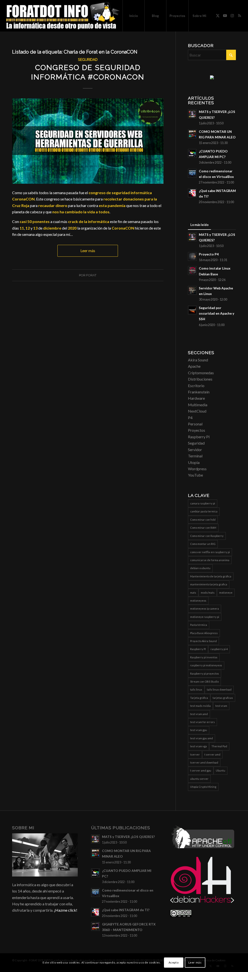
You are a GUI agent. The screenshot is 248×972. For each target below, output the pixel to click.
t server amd (212, 754)
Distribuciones (200, 379)
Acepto (174, 962)
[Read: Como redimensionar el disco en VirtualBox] (192, 173)
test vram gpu (198, 730)
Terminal (195, 456)
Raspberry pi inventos (203, 657)
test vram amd (199, 714)
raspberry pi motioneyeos (206, 665)
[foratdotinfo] (62, 16)
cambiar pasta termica (203, 511)
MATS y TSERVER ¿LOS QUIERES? (128, 837)
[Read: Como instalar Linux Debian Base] (192, 270)
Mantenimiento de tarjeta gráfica (210, 576)
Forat (91, 275)
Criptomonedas (201, 372)
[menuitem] (133, 16)
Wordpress (197, 468)
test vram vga (198, 746)
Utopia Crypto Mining (203, 786)
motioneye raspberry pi (204, 616)
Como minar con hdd (203, 519)
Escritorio (196, 385)
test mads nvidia (200, 705)
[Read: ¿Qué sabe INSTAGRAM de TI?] (192, 193)
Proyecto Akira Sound (203, 641)
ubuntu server (199, 778)
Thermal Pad (219, 746)
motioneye (225, 592)
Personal (195, 424)
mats (193, 592)
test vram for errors (202, 722)
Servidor (195, 449)
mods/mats (208, 592)
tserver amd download (204, 762)
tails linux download (219, 689)
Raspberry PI (199, 436)
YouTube (195, 475)
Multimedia (197, 404)
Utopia (194, 462)
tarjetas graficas (223, 697)
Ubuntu (220, 770)
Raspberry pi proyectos (204, 673)
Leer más (87, 250)
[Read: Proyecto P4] (192, 256)
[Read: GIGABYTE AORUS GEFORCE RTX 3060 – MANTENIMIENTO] (95, 926)
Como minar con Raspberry (207, 535)
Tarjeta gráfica (199, 697)
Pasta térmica (198, 624)
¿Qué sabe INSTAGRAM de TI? (125, 910)
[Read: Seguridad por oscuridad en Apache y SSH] (192, 310)
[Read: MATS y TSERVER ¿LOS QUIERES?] (192, 114)
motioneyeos (198, 600)
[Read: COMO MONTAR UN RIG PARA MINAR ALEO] (192, 133)
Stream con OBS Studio (204, 681)
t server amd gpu (200, 770)
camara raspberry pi (202, 503)
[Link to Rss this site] (239, 15)
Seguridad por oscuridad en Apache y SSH (216, 313)
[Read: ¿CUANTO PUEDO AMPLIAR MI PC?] (192, 153)
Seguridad (88, 59)
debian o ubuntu (200, 568)
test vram (221, 705)
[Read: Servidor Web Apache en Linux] (192, 290)
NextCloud (197, 411)
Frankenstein (198, 392)
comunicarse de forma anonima (209, 560)
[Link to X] (217, 15)
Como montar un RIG (203, 543)
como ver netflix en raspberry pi (210, 552)
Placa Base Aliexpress (204, 633)
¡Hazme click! (65, 910)
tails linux (196, 689)
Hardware (196, 398)
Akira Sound (198, 360)
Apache (194, 366)
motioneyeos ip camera (204, 608)
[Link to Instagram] (232, 15)
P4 (190, 417)
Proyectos (196, 430)
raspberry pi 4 (219, 649)
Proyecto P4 (209, 254)
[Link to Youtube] (225, 15)
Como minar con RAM (203, 527)
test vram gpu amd (201, 738)
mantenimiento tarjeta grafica (208, 584)
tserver (195, 754)
